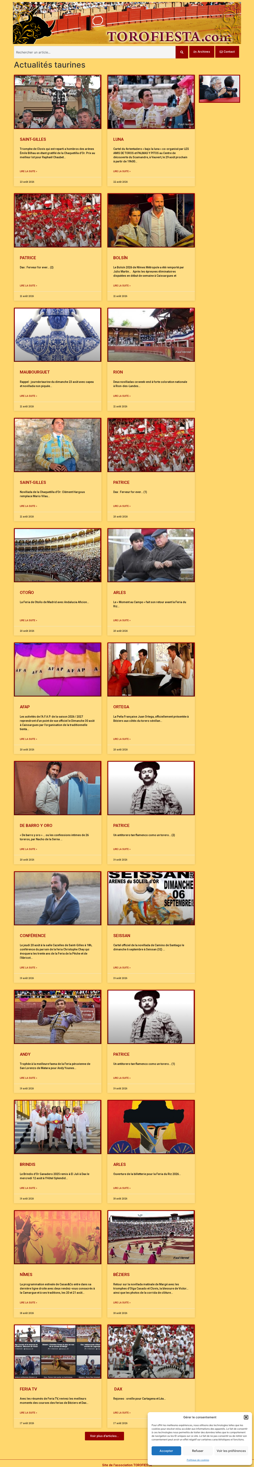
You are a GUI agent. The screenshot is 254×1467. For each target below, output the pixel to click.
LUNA (118, 139)
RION (118, 372)
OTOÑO (27, 592)
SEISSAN (121, 935)
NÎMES (26, 1274)
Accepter (166, 1451)
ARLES (119, 592)
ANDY (25, 1054)
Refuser (197, 1451)
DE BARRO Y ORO (36, 825)
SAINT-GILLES (33, 139)
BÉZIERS (121, 1274)
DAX (117, 1389)
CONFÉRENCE (33, 935)
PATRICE (28, 257)
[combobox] (95, 52)
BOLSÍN (120, 257)
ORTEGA (121, 706)
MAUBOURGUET (35, 372)
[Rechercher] (182, 52)
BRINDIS (27, 1164)
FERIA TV (28, 1389)
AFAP (25, 706)
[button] (246, 1417)
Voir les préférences (231, 1451)
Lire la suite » (28, 171)
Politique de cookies (198, 1459)
